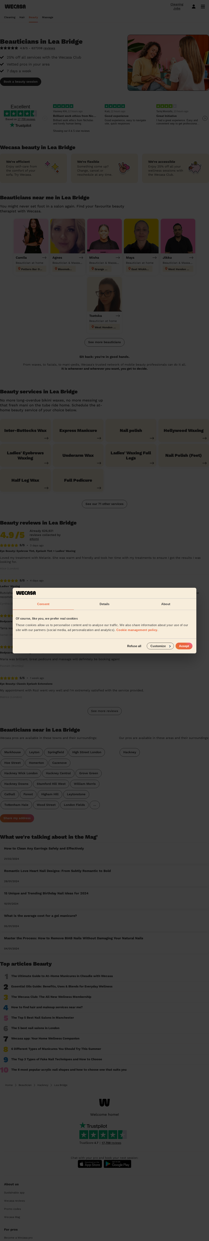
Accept (184, 646)
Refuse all (134, 646)
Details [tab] (105, 604)
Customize (158, 646)
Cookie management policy (136, 629)
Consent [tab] (43, 604)
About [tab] (165, 604)
